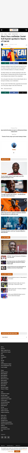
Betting (2, 355)
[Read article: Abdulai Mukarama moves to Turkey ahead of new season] (4, 279)
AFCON (2, 360)
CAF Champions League (6, 363)
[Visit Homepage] (14, 30)
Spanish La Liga (4, 403)
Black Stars (3, 385)
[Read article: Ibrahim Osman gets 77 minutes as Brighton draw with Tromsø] (4, 290)
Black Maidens (4, 375)
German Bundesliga (5, 402)
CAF (2, 358)
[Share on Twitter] (23, 63)
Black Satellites (4, 382)
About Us (3, 445)
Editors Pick (3, 415)
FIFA (2, 430)
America (3, 348)
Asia (2, 353)
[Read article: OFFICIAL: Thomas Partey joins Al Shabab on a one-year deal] (3, 257)
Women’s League (4, 387)
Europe (2, 407)
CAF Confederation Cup (6, 365)
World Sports (4, 418)
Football (4, 173)
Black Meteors (4, 377)
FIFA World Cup (4, 420)
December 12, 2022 (13, 44)
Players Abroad (4, 408)
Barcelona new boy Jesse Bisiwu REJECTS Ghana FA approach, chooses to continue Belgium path (16, 262)
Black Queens (4, 380)
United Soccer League (6, 352)
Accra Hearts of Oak (5, 428)
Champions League (5, 393)
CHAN (2, 362)
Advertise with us (10, 445)
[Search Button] (26, 30)
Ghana (2, 370)
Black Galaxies (4, 373)
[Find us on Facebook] (2, 437)
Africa (2, 346)
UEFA (2, 391)
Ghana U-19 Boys (4, 388)
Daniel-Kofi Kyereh (8, 88)
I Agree (17, 451)
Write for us (18, 445)
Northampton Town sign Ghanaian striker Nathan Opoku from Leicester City (13, 252)
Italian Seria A (4, 405)
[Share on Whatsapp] (5, 63)
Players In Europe (5, 410)
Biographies (3, 357)
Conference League (5, 397)
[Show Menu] (1, 30)
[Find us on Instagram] (8, 437)
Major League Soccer (5, 350)
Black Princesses (5, 378)
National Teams (4, 372)
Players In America (5, 412)
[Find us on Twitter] (5, 437)
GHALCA (3, 425)
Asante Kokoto (4, 427)
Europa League (4, 395)
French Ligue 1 (4, 400)
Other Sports (4, 417)
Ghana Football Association (7, 423)
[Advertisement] (14, 14)
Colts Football (4, 367)
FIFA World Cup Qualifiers (6, 422)
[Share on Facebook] (14, 63)
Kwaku (6, 44)
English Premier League (6, 398)
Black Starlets (4, 383)
